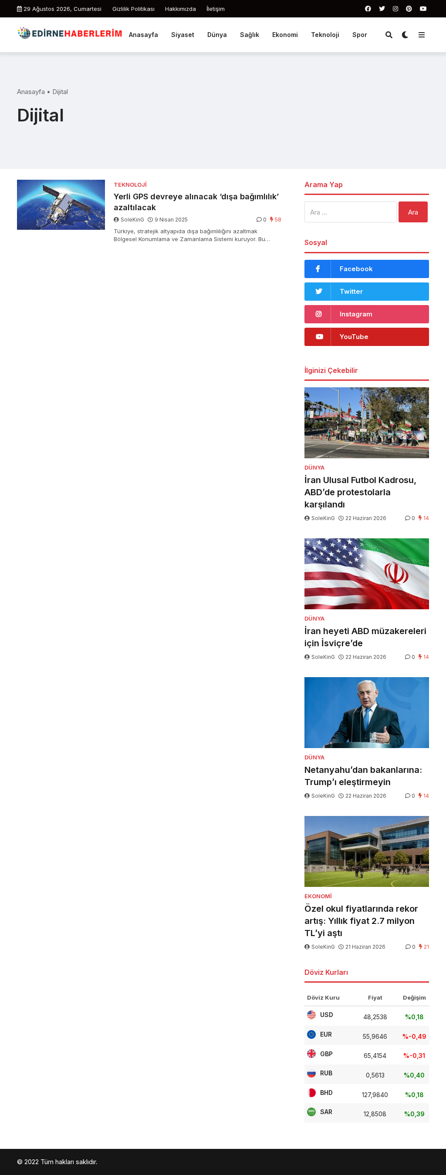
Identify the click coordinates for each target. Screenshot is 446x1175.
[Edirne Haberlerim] (69, 33)
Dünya (217, 34)
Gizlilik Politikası (133, 8)
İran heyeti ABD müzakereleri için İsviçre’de (365, 637)
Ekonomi (285, 34)
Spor (359, 34)
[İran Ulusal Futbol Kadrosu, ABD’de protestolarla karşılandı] (366, 422)
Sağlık (249, 34)
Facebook (356, 269)
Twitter (351, 291)
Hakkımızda (180, 8)
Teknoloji (325, 34)
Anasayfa (143, 34)
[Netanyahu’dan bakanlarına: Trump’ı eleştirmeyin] (366, 712)
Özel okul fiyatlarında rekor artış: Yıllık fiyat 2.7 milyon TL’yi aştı (361, 920)
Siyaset (182, 34)
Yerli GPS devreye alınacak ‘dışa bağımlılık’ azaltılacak (196, 202)
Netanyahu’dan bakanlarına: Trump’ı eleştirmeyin (363, 776)
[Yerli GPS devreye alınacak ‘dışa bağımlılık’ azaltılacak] (61, 205)
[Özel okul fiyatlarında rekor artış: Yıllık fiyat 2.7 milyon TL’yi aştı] (366, 851)
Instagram (356, 314)
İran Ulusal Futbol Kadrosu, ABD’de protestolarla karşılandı (360, 492)
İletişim (215, 8)
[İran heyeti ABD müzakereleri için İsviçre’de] (366, 573)
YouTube (354, 336)
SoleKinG (132, 219)
